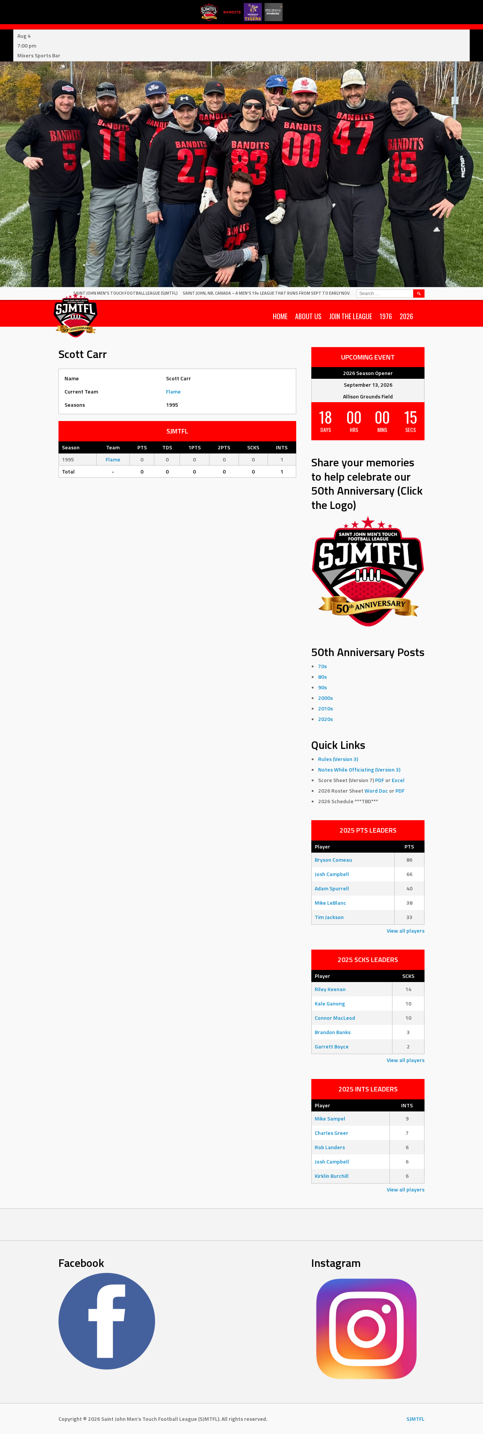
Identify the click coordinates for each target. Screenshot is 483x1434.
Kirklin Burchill (332, 1176)
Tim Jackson (329, 917)
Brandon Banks (333, 1032)
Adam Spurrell (332, 888)
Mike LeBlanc (330, 903)
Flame (173, 391)
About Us (308, 316)
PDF (379, 780)
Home (280, 316)
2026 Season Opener (368, 373)
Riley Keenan (330, 989)
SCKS (408, 976)
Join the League (350, 316)
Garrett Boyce (332, 1046)
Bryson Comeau (333, 860)
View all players (406, 930)
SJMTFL (415, 1419)
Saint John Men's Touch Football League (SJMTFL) (125, 293)
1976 (386, 316)
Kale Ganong (330, 1003)
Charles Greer (331, 1133)
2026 (406, 316)
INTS (407, 1105)
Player (322, 846)
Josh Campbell (332, 874)
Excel (398, 780)
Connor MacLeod (335, 1018)
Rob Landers (330, 1147)
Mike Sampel (330, 1118)
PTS (409, 846)
